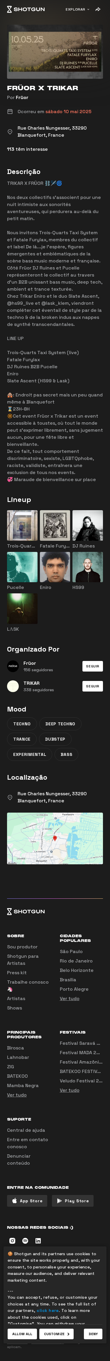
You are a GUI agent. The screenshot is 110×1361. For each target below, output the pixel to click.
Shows (14, 1008)
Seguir (92, 666)
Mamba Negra (23, 1085)
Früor (22, 97)
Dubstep (55, 739)
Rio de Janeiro (76, 961)
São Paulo (71, 951)
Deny (93, 1334)
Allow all (22, 1334)
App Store (31, 1200)
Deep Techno (60, 723)
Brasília (68, 980)
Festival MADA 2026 (82, 1052)
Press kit (17, 973)
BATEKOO (17, 1076)
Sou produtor (22, 947)
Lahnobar (18, 1057)
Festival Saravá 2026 (84, 1043)
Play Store (77, 1200)
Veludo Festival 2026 (84, 1081)
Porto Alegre (74, 989)
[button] (92, 666)
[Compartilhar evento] (97, 9)
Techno (22, 723)
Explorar (75, 9)
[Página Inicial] (26, 9)
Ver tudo (69, 998)
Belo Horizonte (77, 970)
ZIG (10, 1067)
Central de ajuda (26, 1130)
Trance (22, 739)
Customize (54, 1334)
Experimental (29, 754)
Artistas (16, 998)
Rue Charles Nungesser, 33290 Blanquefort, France (52, 797)
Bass (66, 754)
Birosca (15, 1048)
